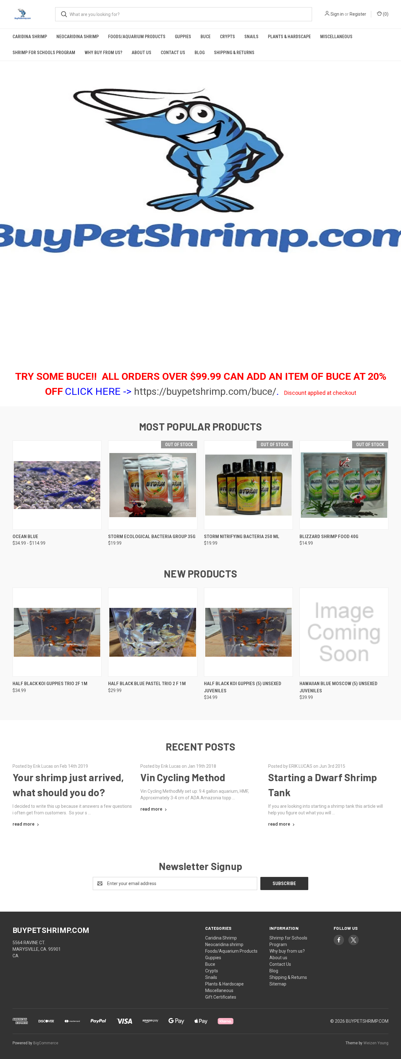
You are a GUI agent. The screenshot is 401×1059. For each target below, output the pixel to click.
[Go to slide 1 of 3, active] (194, 350)
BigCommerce (45, 1043)
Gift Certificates (220, 997)
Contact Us (173, 52)
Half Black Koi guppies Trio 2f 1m (50, 683)
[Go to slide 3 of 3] (5, 205)
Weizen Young (375, 1043)
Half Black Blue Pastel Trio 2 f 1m (147, 683)
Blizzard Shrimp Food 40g (328, 536)
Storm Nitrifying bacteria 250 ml (241, 536)
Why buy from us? (103, 52)
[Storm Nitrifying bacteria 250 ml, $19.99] (248, 485)
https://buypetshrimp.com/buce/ (205, 391)
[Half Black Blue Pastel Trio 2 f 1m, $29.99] (152, 632)
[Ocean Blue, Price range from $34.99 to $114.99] (57, 485)
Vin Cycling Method (183, 777)
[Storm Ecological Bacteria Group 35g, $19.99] (152, 485)
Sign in (337, 14)
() (385, 14)
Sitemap (277, 983)
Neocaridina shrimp (77, 36)
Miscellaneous (336, 36)
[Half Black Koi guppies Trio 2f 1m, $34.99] (57, 632)
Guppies (183, 36)
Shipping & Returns (234, 52)
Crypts (227, 36)
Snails (251, 36)
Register (358, 14)
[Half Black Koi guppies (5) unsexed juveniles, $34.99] (248, 632)
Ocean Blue (25, 536)
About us (141, 52)
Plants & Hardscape (289, 36)
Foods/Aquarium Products (136, 36)
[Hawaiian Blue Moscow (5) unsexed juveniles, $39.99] (344, 632)
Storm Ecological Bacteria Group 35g (151, 536)
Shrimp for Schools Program (44, 52)
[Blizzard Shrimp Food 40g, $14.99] (344, 485)
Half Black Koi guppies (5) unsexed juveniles (242, 687)
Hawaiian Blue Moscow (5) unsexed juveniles (338, 687)
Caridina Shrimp (30, 36)
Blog (200, 52)
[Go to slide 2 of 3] (395, 205)
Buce (205, 36)
